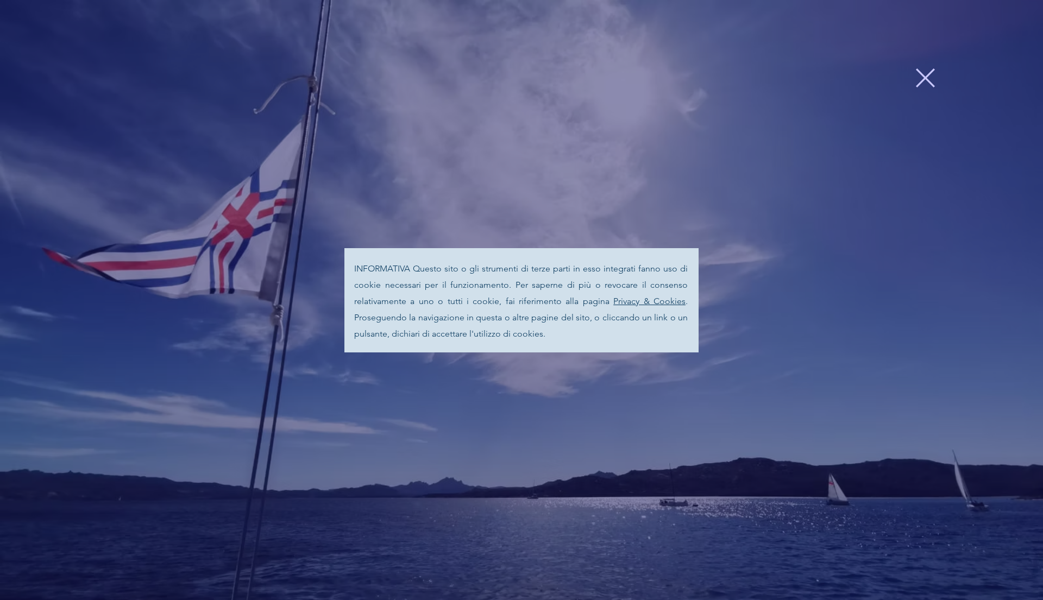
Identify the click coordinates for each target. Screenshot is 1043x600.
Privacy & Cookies (649, 301)
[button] (925, 78)
